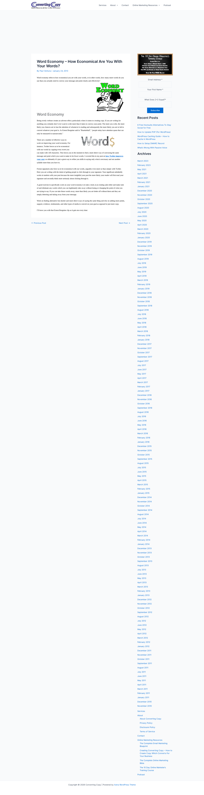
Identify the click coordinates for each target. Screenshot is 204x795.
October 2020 (143, 199)
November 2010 (144, 706)
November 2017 (144, 348)
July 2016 (141, 416)
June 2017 (142, 369)
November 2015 (144, 450)
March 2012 (142, 638)
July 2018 (141, 314)
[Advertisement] (102, 28)
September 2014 (144, 510)
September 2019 (144, 254)
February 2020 (144, 233)
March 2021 (142, 178)
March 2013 (142, 587)
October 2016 (143, 403)
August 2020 (143, 208)
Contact (125, 5)
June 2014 (142, 523)
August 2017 (143, 361)
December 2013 (144, 548)
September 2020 (145, 203)
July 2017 (141, 365)
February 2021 (143, 182)
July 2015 (141, 467)
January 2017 (143, 391)
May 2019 (141, 271)
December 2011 (144, 650)
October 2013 (143, 557)
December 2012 (144, 599)
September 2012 (144, 612)
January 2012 (143, 646)
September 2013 (144, 561)
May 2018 (141, 323)
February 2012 (143, 642)
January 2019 (143, 288)
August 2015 (143, 463)
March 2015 (142, 484)
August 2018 (143, 310)
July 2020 (141, 212)
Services (102, 5)
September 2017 (144, 357)
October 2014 (143, 506)
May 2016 (141, 425)
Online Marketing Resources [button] (145, 5)
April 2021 (142, 173)
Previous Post (38, 223)
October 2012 (143, 608)
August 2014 (143, 514)
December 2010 (144, 701)
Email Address (155, 79)
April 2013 (142, 582)
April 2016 (142, 429)
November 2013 (144, 552)
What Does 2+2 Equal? (155, 99)
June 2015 (142, 472)
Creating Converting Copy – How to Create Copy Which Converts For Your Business (156, 753)
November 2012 (144, 604)
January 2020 (143, 237)
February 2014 (143, 540)
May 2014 (141, 527)
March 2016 (142, 433)
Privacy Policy (146, 723)
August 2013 (143, 565)
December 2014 (144, 497)
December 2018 (144, 293)
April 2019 (142, 276)
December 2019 (144, 242)
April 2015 (142, 480)
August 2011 (142, 667)
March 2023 (142, 161)
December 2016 (144, 395)
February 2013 (143, 591)
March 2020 (142, 229)
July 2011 (141, 672)
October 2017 (143, 352)
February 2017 (143, 386)
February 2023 (144, 165)
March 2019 (142, 280)
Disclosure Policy (147, 727)
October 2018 (143, 301)
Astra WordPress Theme (125, 785)
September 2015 (144, 459)
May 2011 (141, 680)
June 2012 (142, 625)
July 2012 (141, 621)
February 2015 (143, 489)
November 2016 (144, 399)
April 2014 (142, 531)
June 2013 (142, 574)
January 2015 (143, 493)
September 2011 (144, 663)
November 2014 (144, 501)
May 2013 (141, 578)
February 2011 (143, 693)
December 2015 (144, 446)
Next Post (124, 223)
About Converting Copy (150, 719)
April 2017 (141, 378)
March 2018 (142, 331)
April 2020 (142, 225)
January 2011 (143, 697)
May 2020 (142, 220)
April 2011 (141, 684)
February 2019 (143, 284)
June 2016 (142, 420)
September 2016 (144, 408)
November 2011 (144, 655)
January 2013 (143, 595)
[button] (117, 5)
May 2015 (141, 476)
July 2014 (141, 518)
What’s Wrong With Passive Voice (152, 147)
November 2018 (144, 297)
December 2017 (144, 344)
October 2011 (143, 659)
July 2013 (141, 569)
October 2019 (143, 250)
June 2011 (141, 676)
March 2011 (142, 689)
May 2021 (141, 169)
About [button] (113, 5)
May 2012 (141, 629)
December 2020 (144, 190)
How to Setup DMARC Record (150, 143)
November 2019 (144, 246)
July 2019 (141, 263)
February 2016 (143, 437)
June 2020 (142, 216)
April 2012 (142, 633)
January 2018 (143, 340)
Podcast (167, 5)
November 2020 (144, 195)
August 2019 (143, 259)
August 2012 (143, 616)
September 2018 (144, 305)
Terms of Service (147, 731)
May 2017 (141, 374)
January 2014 (143, 544)
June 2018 (142, 318)
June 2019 (142, 267)
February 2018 (143, 335)
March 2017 (142, 382)
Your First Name (155, 89)
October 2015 (143, 455)
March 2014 (142, 535)
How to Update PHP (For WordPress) (154, 132)
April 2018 (142, 327)
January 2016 (143, 442)
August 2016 (143, 412)
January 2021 (143, 186)
